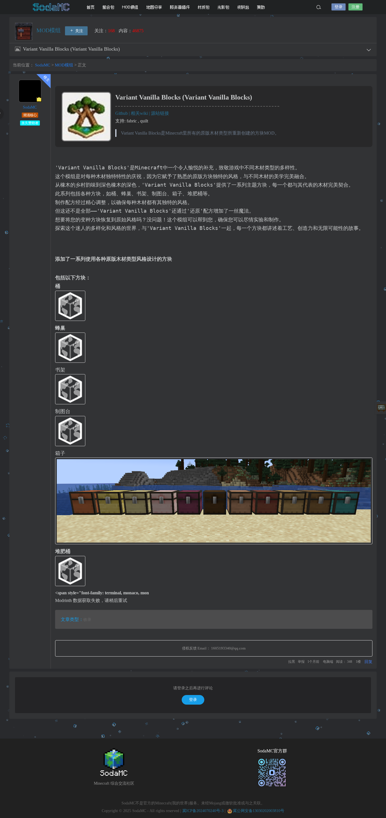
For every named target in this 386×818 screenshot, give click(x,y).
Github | (123, 113)
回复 (368, 662)
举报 (301, 662)
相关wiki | (141, 113)
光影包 (223, 7)
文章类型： (72, 619)
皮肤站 (243, 7)
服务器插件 (180, 7)
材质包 (204, 7)
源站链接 (160, 113)
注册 (355, 7)
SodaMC (51, 7)
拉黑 (291, 662)
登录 (338, 7)
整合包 (108, 7)
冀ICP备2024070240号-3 (203, 811)
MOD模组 (130, 7)
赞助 (261, 7)
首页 (91, 7)
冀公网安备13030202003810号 (258, 811)
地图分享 (154, 7)
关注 (78, 31)
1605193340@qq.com (228, 648)
